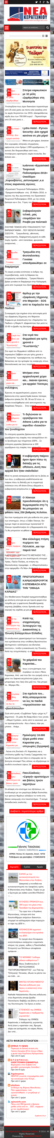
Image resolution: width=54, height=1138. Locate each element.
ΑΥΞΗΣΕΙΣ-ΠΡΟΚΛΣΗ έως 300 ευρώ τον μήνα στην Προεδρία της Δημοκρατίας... (32, 904)
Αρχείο (40, 867)
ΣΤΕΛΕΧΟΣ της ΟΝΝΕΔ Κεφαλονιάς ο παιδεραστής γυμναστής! (31, 1013)
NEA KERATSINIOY (32, 1136)
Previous (19, 105)
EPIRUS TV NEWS (19, 1046)
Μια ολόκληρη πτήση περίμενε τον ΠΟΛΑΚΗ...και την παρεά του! (36, 545)
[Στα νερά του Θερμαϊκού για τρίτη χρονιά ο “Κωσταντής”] (13, 345)
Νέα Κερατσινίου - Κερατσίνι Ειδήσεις (21, 1131)
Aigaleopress (17, 1074)
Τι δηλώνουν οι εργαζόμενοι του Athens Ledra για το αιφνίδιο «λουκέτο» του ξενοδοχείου (26, 422)
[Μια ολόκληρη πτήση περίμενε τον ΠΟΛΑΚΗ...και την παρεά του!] (13, 544)
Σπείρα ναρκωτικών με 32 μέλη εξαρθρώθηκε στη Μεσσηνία (35, 96)
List (46, 36)
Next (7, 105)
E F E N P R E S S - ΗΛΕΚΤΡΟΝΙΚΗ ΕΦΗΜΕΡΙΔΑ (24, 1061)
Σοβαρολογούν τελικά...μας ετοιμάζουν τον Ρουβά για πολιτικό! (35, 216)
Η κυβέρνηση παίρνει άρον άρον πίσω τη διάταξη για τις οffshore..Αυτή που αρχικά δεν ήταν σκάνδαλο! (27, 463)
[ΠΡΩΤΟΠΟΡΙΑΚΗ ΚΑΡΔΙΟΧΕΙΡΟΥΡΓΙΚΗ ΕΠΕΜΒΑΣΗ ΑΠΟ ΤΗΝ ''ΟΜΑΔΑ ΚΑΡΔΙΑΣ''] (13, 582)
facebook (40, 2)
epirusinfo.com (18, 1102)
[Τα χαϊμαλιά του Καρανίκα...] (13, 665)
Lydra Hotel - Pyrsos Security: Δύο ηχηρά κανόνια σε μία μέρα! (35, 132)
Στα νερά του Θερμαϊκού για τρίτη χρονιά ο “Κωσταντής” (35, 340)
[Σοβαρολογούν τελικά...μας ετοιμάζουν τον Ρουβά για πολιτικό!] (13, 216)
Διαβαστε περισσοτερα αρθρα (26, 811)
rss (48, 2)
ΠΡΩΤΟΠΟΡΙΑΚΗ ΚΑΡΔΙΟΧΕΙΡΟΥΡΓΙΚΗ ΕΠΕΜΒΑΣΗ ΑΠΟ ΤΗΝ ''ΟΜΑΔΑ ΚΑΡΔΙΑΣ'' (26, 584)
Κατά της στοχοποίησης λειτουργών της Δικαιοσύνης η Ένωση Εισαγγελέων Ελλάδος (23, 626)
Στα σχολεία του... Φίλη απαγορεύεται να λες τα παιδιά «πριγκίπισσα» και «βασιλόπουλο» (25, 701)
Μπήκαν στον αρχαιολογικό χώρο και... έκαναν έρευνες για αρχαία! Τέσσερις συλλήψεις (26, 380)
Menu (6, 2)
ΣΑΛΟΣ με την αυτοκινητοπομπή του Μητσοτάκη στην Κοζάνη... (31, 877)
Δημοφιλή (14, 867)
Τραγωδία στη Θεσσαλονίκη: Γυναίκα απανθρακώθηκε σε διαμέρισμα (26, 259)
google (44, 2)
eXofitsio (15, 1085)
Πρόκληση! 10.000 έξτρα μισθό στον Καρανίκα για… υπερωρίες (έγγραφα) (36, 741)
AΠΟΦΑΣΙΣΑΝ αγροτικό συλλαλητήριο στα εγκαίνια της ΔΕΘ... (31, 932)
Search (47, 28)
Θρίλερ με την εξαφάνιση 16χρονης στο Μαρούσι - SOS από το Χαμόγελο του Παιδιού (27, 301)
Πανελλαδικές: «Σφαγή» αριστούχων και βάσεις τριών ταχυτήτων (36, 778)
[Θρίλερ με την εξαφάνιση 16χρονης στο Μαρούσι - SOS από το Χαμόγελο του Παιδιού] (13, 304)
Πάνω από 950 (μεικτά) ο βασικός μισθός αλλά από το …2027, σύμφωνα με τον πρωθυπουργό (27, 1106)
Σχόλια (27, 867)
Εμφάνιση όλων (40, 1116)
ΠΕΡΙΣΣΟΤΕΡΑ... (40, 122)
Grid (43, 36)
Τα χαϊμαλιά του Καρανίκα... (32, 661)
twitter (36, 2)
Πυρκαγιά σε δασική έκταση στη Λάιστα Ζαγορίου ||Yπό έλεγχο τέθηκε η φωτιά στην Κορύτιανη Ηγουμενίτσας (27, 1051)
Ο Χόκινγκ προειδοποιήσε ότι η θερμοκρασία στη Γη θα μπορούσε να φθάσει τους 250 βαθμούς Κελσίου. (26, 505)
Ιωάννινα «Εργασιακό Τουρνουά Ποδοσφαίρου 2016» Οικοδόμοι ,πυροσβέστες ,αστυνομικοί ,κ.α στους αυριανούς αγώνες (27, 174)
